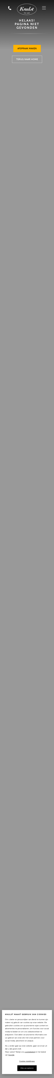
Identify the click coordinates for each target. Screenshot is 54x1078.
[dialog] (27, 1042)
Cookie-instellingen (27, 1061)
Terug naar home (27, 58)
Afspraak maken (27, 47)
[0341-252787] (15, 3)
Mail (9, 3)
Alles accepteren (27, 1068)
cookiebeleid (30, 1052)
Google (11, 1055)
